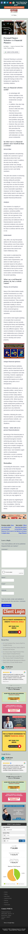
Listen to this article (12, 52)
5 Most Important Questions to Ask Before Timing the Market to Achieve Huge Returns (20, 529)
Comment (4, 549)
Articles (6, 892)
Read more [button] (6, 681)
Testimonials (7, 904)
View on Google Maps (9, 922)
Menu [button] (14, 15)
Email (3, 584)
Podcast (6, 900)
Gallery (6, 894)
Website (3, 590)
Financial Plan (10, 48)
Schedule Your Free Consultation (14, 7)
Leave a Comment (15, 46)
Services (6, 902)
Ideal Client (6, 896)
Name (3, 577)
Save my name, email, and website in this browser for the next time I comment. (13, 600)
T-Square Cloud (21, 930)
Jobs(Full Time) (7, 898)
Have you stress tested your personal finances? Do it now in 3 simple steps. (7, 529)
